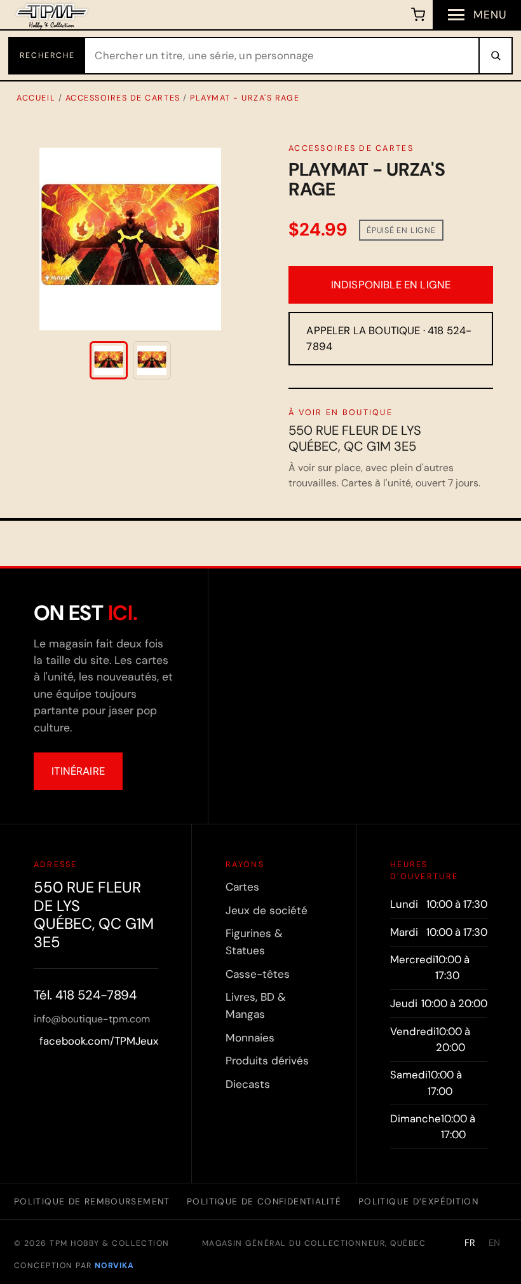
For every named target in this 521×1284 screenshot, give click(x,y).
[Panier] (418, 14)
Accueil (36, 97)
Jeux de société (267, 910)
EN (495, 1242)
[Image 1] (109, 360)
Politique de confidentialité (264, 1201)
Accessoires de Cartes (122, 97)
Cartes (242, 887)
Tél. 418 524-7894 (85, 995)
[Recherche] (494, 55)
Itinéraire (78, 771)
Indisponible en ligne (391, 285)
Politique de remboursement (92, 1201)
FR (470, 1242)
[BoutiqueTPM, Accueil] (52, 14)
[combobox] (282, 55)
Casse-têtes (258, 974)
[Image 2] (152, 360)
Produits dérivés (267, 1061)
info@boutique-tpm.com (92, 1019)
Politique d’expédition (418, 1201)
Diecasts (248, 1084)
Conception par (73, 1265)
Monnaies (250, 1038)
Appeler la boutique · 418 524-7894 (388, 338)
